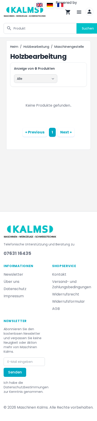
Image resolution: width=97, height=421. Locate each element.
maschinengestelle (69, 46)
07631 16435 (17, 253)
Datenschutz (15, 288)
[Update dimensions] (89, 12)
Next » (66, 132)
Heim (14, 46)
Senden (15, 372)
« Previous (34, 132)
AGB (56, 308)
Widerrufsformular (68, 301)
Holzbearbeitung (36, 46)
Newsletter (13, 274)
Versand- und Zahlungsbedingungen (71, 284)
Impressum (14, 296)
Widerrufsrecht (65, 294)
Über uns (11, 281)
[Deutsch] (50, 5)
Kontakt (59, 274)
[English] (39, 5)
